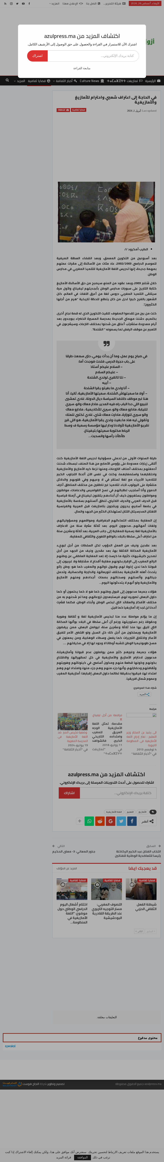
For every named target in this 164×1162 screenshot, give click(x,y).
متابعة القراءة (82, 68)
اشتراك (37, 56)
